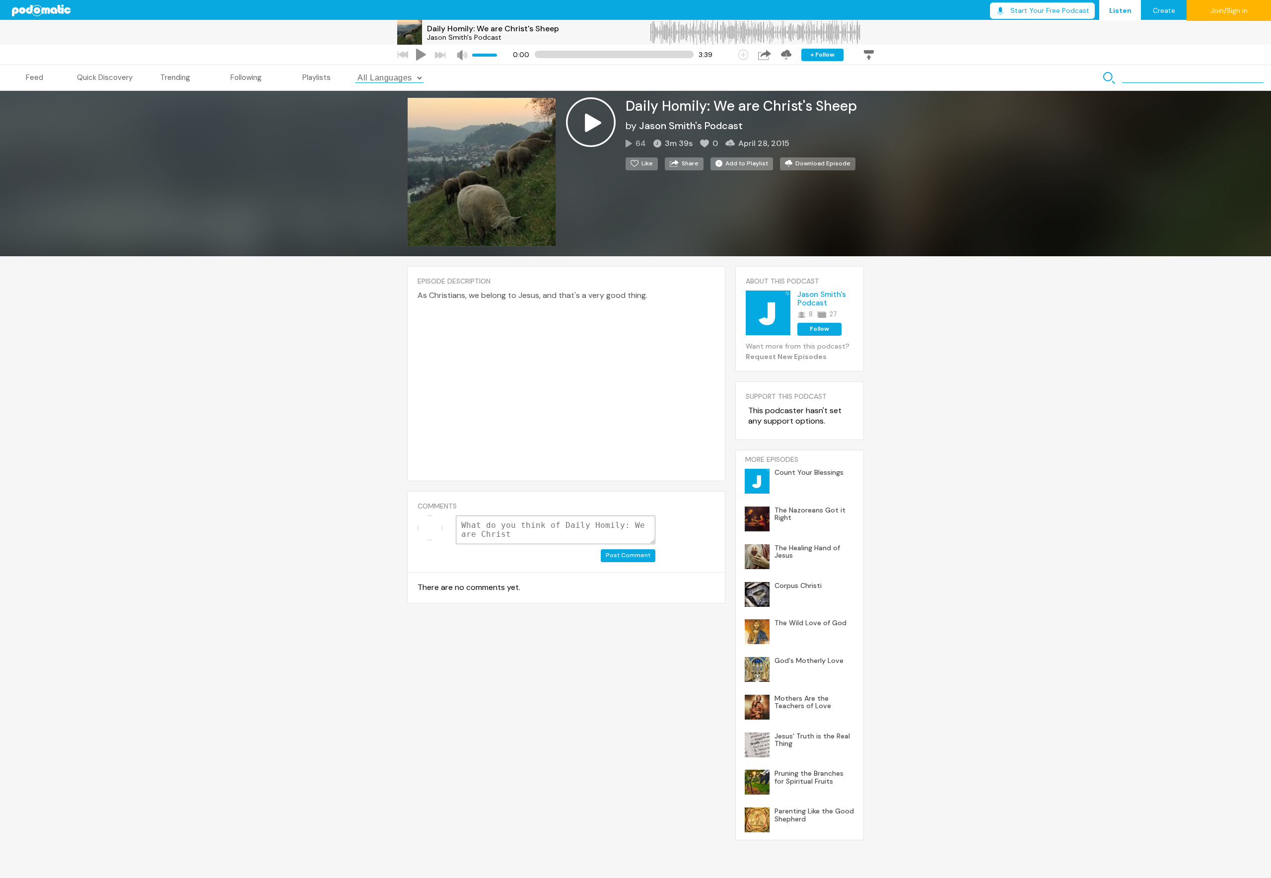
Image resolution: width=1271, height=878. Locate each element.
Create (1164, 10)
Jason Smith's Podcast (464, 37)
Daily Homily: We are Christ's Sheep (493, 28)
